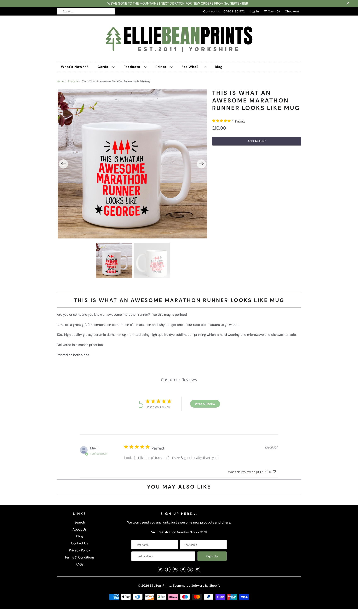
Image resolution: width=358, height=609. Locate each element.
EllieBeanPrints (160, 586)
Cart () (273, 11)
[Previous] (63, 163)
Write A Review (205, 404)
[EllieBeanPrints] (179, 40)
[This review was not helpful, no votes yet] (274, 472)
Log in (254, 11)
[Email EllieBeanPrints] (197, 569)
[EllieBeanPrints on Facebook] (168, 569)
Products (132, 67)
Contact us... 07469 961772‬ (224, 11)
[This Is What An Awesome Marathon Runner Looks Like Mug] (132, 163)
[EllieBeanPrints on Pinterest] (182, 569)
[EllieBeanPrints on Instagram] (190, 569)
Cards (104, 67)
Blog (219, 67)
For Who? (191, 67)
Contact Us (79, 543)
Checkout (292, 11)
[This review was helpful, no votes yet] (266, 472)
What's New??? (74, 67)
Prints (161, 67)
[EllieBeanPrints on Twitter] (160, 569)
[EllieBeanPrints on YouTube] (175, 569)
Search (79, 522)
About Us (80, 529)
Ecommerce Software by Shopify (196, 586)
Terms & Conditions (79, 557)
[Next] (201, 163)
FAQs (79, 564)
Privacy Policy (79, 550)
